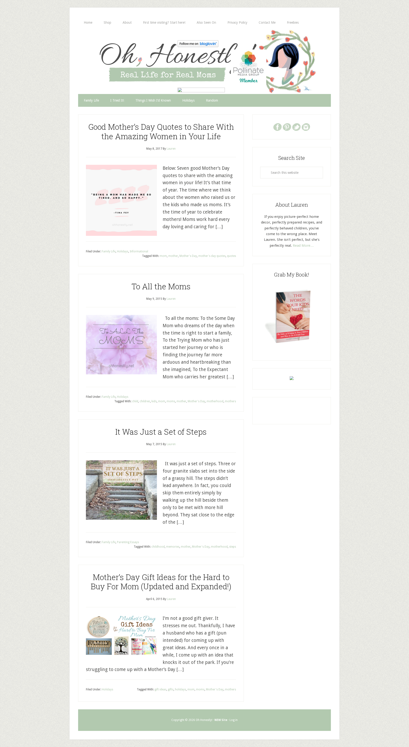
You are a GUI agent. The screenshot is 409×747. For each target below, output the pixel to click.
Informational (139, 251)
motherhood (215, 401)
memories (172, 546)
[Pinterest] (287, 127)
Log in (234, 720)
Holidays (122, 251)
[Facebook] (277, 127)
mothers (230, 401)
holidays (180, 689)
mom (163, 256)
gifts (170, 689)
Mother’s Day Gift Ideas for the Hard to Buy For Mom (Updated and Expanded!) (161, 582)
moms (171, 401)
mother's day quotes (212, 256)
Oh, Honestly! (127, 53)
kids (154, 401)
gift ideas (160, 689)
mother (173, 256)
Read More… (303, 245)
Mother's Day (188, 256)
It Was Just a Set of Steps (161, 431)
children (145, 401)
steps (232, 546)
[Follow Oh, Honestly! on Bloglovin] (198, 45)
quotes (231, 256)
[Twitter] (296, 127)
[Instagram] (306, 127)
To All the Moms (161, 286)
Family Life (109, 251)
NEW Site (220, 720)
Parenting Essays (128, 542)
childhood (158, 546)
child (135, 401)
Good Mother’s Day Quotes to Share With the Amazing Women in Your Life (161, 131)
